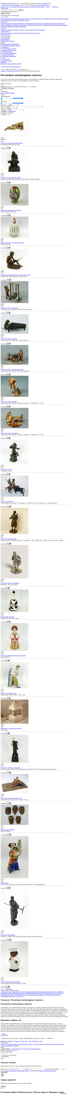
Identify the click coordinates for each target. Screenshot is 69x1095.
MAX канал (24, 1041)
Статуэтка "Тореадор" (7, 501)
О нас (7, 6)
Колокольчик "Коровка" (7, 617)
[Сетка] (1, 90)
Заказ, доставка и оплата (22, 30)
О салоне (19, 1044)
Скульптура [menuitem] (54, 19)
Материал (3, 105)
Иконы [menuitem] (22, 19)
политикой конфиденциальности (37, 1093)
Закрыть (3, 1086)
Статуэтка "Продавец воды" (9, 539)
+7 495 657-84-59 (5, 5)
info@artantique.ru (16, 5)
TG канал (17, 1041)
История (37, 30)
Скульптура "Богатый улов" (9, 693)
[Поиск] (1, 17)
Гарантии (31, 30)
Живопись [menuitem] (17, 19)
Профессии (9, 25)
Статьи (34, 33)
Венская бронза (13, 23)
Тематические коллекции (60, 25)
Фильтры (4, 88)
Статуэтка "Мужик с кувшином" (10, 583)
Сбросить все (12, 111)
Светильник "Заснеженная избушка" (11, 728)
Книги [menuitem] (2, 19)
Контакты (25, 6)
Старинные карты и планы (34, 25)
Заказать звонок (5, 13)
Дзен (30, 1041)
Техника (3, 109)
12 (6, 989)
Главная (3, 30)
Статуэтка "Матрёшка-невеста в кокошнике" (13, 655)
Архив (38, 33)
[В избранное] (2, 141)
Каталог (3, 6)
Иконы (32, 23)
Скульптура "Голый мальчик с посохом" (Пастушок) (16, 275)
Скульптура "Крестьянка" (8, 935)
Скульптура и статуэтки (19, 25)
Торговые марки (17, 33)
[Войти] (3, 17)
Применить (4, 111)
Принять (63, 1093)
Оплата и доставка (34, 1044)
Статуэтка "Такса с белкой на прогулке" (12, 369)
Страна (3, 108)
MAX (43, 6)
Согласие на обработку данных (10, 1045)
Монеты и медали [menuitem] (30, 19)
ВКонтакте (4, 63)
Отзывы (42, 30)
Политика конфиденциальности (54, 1044)
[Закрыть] (49, 3)
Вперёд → (10, 989)
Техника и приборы (6, 26)
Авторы (10, 33)
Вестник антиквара (6, 60)
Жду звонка (4, 1072)
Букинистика (4, 23)
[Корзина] (7, 17)
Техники (29, 33)
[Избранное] (50, 6)
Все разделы (4, 33)
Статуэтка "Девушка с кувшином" (10, 767)
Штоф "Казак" (5, 883)
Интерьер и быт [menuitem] (39, 19)
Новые (3, 93)
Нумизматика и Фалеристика (43, 23)
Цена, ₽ (3, 94)
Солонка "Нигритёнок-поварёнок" (11, 982)
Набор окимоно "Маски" (8, 829)
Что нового (45, 3)
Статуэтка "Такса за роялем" (9, 338)
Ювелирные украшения (19, 26)
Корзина (55, 6)
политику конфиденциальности (47, 1070)
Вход (47, 6)
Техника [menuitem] (14, 20)
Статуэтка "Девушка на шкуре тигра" (11, 798)
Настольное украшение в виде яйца (11, 210)
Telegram (38, 6)
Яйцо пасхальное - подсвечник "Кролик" (12, 242)
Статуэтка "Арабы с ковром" (9, 401)
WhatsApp (33, 6)
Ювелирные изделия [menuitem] (23, 20)
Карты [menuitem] (60, 19)
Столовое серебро (47, 25)
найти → (21, 10)
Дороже (12, 93)
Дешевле (7, 93)
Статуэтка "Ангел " (6, 469)
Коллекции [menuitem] (8, 20)
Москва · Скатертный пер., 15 (41, 5)
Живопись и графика (24, 23)
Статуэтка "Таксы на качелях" (9, 308)
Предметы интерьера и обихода (11, 45)
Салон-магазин (10, 30)
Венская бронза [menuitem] (9, 19)
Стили (24, 33)
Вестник (19, 6)
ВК (29, 6)
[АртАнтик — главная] (4, 8)
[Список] (2, 90)
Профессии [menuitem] (48, 19)
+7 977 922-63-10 (25, 1049)
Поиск (2, 34)
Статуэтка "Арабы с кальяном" (10, 433)
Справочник (12, 6)
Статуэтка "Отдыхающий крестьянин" (12, 143)
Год (2, 100)
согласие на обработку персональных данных (17, 1070)
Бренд (2, 106)
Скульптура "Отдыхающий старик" (11, 177)
